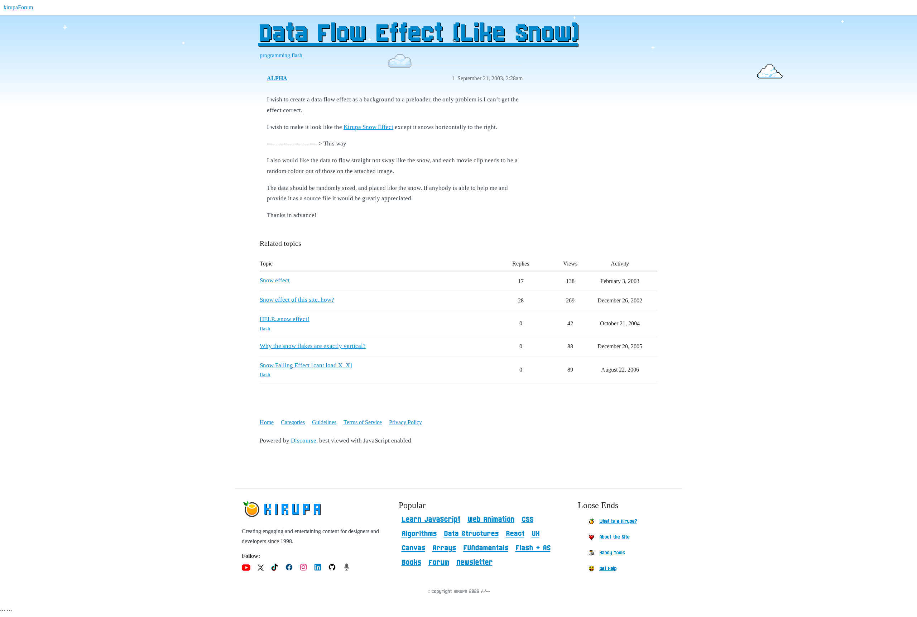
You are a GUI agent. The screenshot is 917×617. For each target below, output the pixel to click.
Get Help (607, 568)
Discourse (303, 440)
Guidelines (324, 422)
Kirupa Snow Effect (368, 127)
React (515, 534)
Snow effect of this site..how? (297, 299)
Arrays (444, 548)
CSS (527, 519)
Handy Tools (612, 553)
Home (267, 422)
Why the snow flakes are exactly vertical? (313, 346)
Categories (293, 422)
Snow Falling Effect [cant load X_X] (306, 365)
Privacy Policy (405, 422)
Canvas (413, 548)
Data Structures (471, 534)
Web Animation (490, 519)
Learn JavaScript (431, 519)
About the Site (614, 537)
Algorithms (419, 534)
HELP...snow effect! (284, 319)
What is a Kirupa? (618, 521)
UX (535, 534)
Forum (438, 562)
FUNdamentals (485, 548)
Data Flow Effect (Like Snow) (418, 34)
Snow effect (275, 280)
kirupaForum (18, 7)
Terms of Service (363, 422)
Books (411, 562)
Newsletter (474, 562)
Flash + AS (533, 548)
